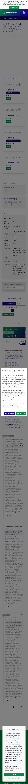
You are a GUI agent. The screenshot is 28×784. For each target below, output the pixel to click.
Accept (14, 774)
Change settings (14, 778)
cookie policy (9, 770)
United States (9, 413)
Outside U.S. (21, 413)
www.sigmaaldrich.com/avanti (11, 394)
